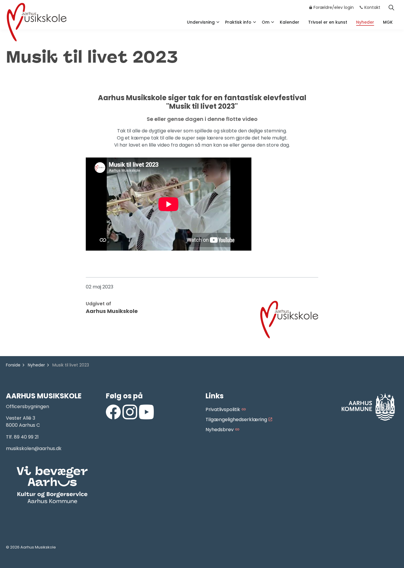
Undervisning (201, 22)
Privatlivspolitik (223, 409)
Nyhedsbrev (220, 429)
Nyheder (365, 22)
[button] (52, 485)
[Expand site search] (391, 7)
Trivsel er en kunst (327, 22)
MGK (388, 22)
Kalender (289, 22)
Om (265, 22)
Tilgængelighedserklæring (236, 419)
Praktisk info (238, 22)
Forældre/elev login (333, 7)
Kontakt (372, 7)
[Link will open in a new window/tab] (113, 412)
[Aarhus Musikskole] (37, 21)
